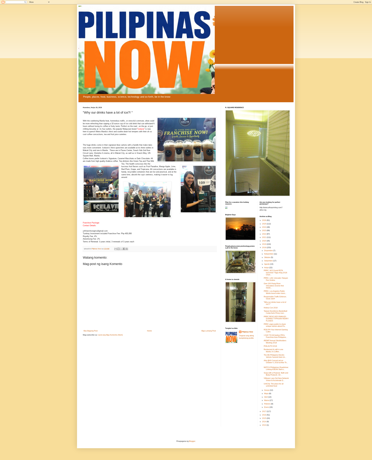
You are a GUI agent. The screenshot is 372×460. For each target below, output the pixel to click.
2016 (264, 415)
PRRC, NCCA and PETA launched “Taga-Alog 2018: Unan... (275, 272)
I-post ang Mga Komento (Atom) (110, 335)
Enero (266, 407)
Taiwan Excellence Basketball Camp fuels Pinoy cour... (275, 312)
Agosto (267, 264)
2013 (264, 425)
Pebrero (267, 404)
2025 (264, 224)
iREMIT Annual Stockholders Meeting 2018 (275, 342)
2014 (264, 422)
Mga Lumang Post (208, 331)
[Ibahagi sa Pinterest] (126, 248)
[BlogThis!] (118, 248)
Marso (267, 400)
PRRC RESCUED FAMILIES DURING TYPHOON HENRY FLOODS (276, 319)
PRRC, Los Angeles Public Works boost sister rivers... (275, 292)
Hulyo (266, 268)
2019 (264, 244)
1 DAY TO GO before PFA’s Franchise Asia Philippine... (275, 336)
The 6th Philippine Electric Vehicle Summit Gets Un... (275, 356)
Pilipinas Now (247, 332)
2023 (264, 230)
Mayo (266, 394)
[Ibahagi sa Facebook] (123, 248)
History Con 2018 (271, 308)
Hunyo (267, 390)
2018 (264, 248)
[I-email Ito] (115, 248)
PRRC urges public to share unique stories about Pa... (275, 325)
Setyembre (268, 261)
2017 (264, 411)
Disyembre (268, 251)
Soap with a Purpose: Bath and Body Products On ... (276, 374)
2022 (264, 234)
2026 (264, 220)
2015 (264, 418)
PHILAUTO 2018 (270, 346)
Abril (266, 397)
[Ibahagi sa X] (121, 248)
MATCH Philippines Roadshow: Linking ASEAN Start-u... (276, 368)
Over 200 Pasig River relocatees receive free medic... (274, 286)
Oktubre (267, 257)
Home (149, 331)
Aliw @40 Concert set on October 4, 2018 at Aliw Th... (276, 362)
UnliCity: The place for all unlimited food (274, 385)
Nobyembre (269, 254)
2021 (264, 237)
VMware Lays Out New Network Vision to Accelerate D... (276, 379)
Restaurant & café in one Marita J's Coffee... (274, 350)
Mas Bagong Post (91, 331)
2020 (264, 241)
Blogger (192, 441)
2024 (264, 227)
